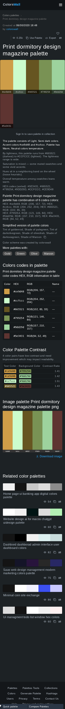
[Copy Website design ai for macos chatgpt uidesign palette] (55, 527)
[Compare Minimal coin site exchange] (60, 599)
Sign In (20, 134)
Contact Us (51, 698)
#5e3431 (7, 334)
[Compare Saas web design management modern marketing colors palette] (60, 577)
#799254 (7, 316)
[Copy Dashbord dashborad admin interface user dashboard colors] (55, 552)
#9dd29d (7, 325)
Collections (51, 688)
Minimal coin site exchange (21, 595)
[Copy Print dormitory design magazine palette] (45, 237)
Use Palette (35, 38)
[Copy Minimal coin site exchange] (55, 599)
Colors (11, 4)
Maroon (48, 253)
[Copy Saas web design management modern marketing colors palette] (55, 577)
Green (21, 253)
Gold (7, 253)
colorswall (12, 29)
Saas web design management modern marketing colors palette (29, 571)
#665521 (7, 308)
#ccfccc (7, 299)
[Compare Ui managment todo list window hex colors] (60, 621)
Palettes (12, 688)
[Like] (58, 33)
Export (52, 38)
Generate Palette (31, 693)
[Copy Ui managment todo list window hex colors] (55, 621)
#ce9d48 (7, 290)
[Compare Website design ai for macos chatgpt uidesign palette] (60, 527)
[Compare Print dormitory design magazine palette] (60, 38)
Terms (36, 698)
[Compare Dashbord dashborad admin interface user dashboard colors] (60, 552)
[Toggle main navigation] (60, 4)
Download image (50, 456)
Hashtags (52, 693)
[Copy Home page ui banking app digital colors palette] (55, 501)
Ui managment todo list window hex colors (31, 617)
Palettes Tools (31, 688)
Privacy (23, 698)
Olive (34, 253)
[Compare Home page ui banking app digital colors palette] (60, 501)
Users (10, 698)
